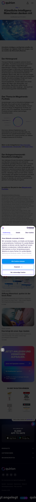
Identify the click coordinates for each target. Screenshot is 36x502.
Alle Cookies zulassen (18, 261)
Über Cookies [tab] (29, 232)
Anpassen (17, 267)
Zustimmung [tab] (6, 232)
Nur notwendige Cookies (18, 272)
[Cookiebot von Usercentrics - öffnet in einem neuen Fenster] (26, 228)
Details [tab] (18, 232)
